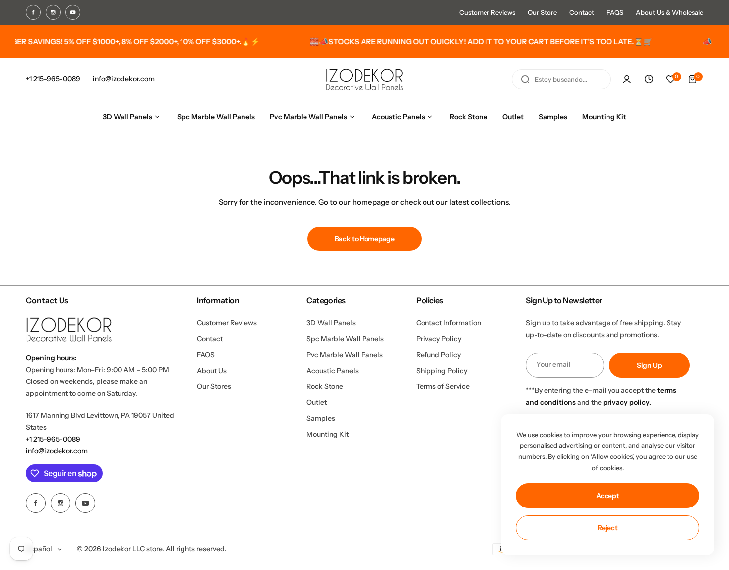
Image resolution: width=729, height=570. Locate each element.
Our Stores (214, 386)
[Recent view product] (649, 79)
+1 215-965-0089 (53, 439)
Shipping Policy (441, 370)
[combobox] (561, 79)
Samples (320, 418)
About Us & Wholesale (669, 12)
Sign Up (649, 365)
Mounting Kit (327, 434)
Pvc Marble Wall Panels (344, 354)
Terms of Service (443, 386)
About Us (212, 370)
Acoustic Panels (332, 370)
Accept (607, 495)
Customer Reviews (487, 12)
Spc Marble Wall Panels (345, 338)
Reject (608, 527)
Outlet (316, 402)
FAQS (615, 12)
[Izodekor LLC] (364, 79)
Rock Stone (324, 386)
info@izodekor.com (57, 450)
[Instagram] (53, 12)
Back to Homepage (365, 238)
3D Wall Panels (331, 322)
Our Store (542, 12)
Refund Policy (438, 354)
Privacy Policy (438, 338)
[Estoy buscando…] (525, 79)
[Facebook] (33, 12)
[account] (627, 79)
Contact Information (448, 322)
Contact (581, 12)
